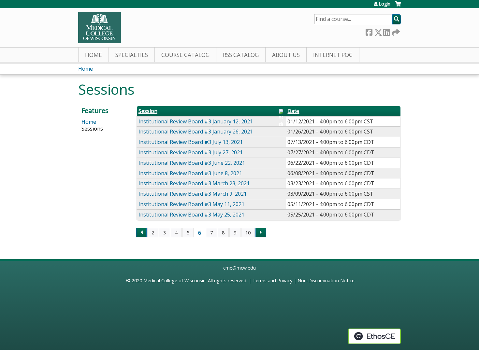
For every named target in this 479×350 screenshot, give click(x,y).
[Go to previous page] (141, 233)
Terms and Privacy (272, 280)
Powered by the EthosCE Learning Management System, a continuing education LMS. (374, 336)
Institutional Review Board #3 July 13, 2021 (190, 142)
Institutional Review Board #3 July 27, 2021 (190, 152)
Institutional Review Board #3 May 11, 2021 (191, 204)
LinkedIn (386, 31)
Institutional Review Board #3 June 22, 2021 (191, 162)
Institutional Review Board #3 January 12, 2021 (195, 121)
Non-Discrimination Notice (326, 280)
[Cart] (398, 6)
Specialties (131, 55)
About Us (286, 55)
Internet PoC (333, 55)
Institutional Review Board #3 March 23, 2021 (194, 183)
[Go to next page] (260, 233)
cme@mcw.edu (239, 268)
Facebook (369, 31)
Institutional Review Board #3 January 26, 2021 (195, 131)
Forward (395, 31)
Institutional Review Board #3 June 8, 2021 (190, 173)
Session (147, 111)
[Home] (99, 27)
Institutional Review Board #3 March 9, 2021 (192, 193)
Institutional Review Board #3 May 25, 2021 (191, 214)
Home (93, 55)
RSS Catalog (241, 55)
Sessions (92, 128)
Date (293, 111)
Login (384, 4)
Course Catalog (185, 55)
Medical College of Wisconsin (174, 280)
